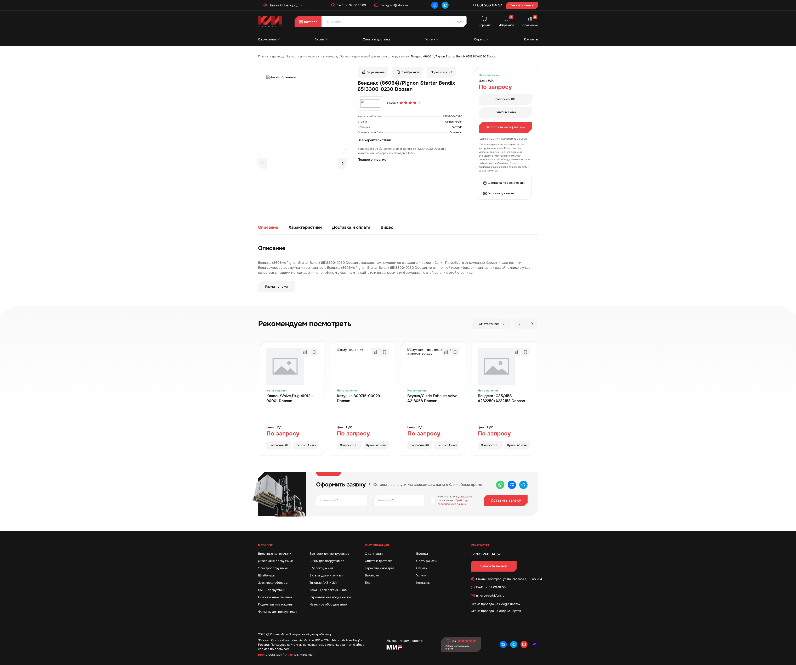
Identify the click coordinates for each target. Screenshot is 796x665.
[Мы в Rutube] (534, 644)
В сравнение (376, 72)
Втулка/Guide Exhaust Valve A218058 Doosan (432, 398)
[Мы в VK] (434, 5)
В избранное (410, 72)
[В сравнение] (305, 352)
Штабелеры (266, 575)
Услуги (430, 39)
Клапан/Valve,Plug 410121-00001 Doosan (289, 398)
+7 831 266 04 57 (487, 5)
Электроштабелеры (273, 583)
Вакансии (372, 575)
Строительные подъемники (330, 597)
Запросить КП (505, 99)
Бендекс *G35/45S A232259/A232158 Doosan (501, 398)
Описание (268, 227)
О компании (267, 39)
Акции (319, 39)
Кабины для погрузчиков (328, 590)
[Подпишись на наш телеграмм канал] (445, 5)
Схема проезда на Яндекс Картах (496, 611)
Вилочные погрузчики (274, 554)
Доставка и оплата (351, 227)
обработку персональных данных (452, 502)
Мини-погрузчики (271, 590)
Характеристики (305, 227)
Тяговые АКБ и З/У (323, 583)
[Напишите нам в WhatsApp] (500, 485)
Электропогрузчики (273, 568)
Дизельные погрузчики (275, 561)
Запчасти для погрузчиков (329, 554)
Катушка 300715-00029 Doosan (358, 398)
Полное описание (372, 159)
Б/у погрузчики (321, 568)
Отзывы (421, 568)
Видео (387, 227)
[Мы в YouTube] (524, 644)
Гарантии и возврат (379, 568)
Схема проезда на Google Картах (495, 604)
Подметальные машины (275, 604)
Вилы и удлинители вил (326, 575)
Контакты (531, 39)
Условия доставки (501, 193)
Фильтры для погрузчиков (277, 612)
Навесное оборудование (328, 604)
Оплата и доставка (376, 39)
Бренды (422, 554)
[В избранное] (314, 352)
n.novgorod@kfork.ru (394, 5)
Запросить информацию (505, 127)
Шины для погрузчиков (326, 561)
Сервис (479, 39)
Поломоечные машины (275, 597)
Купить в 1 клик (505, 112)
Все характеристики (374, 140)
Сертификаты (426, 561)
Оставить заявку (505, 500)
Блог (368, 583)
